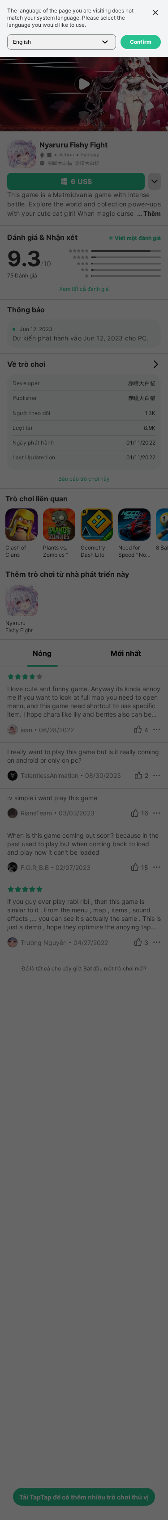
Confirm (141, 41)
